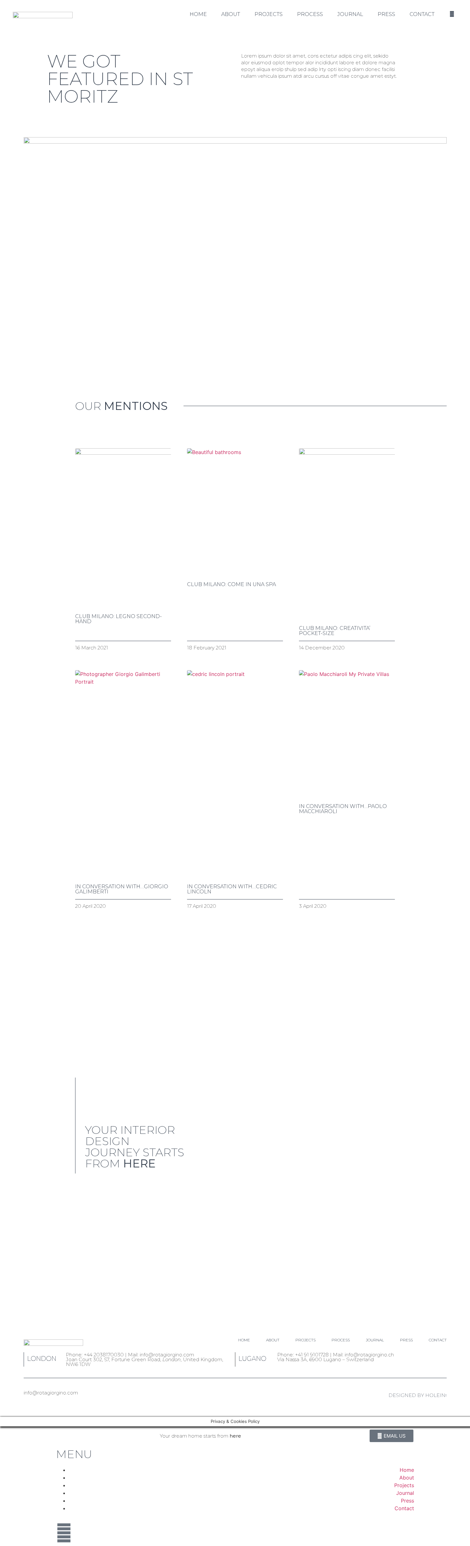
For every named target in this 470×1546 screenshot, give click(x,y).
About (230, 14)
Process (310, 14)
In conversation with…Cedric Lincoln (232, 889)
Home (198, 14)
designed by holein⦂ (417, 1395)
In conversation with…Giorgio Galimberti (121, 889)
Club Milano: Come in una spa (231, 584)
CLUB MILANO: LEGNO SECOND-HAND (118, 618)
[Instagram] (64, 1533)
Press (386, 14)
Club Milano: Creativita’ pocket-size (334, 630)
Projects (269, 14)
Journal (350, 14)
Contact (422, 14)
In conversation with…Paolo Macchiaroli (343, 808)
